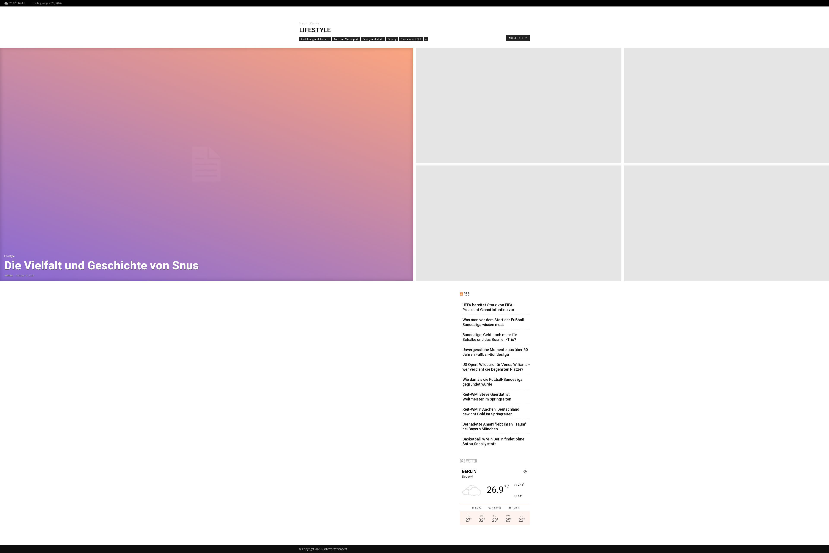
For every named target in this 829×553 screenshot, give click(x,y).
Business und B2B (411, 39)
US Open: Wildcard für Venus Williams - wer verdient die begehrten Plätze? (496, 367)
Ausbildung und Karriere (315, 39)
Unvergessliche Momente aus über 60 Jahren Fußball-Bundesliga (495, 352)
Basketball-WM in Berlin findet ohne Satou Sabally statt (493, 441)
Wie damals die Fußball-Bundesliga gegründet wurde (492, 381)
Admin (8, 275)
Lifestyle (9, 256)
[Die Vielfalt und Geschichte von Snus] (206, 164)
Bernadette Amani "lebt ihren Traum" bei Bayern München (494, 426)
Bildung (392, 39)
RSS (467, 294)
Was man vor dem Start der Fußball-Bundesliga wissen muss (493, 322)
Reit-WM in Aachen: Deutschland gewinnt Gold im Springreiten (490, 411)
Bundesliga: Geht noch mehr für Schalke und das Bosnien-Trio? (489, 337)
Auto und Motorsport (346, 39)
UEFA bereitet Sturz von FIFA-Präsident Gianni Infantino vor (488, 307)
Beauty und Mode (373, 39)
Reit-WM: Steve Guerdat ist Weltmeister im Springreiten (486, 396)
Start (302, 23)
